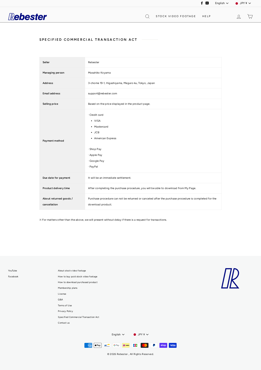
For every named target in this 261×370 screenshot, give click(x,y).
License (62, 294)
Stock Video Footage (176, 16)
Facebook (13, 276)
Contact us (64, 323)
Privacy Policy (65, 311)
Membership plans (67, 288)
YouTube (12, 270)
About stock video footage (72, 270)
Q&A (60, 299)
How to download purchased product (77, 282)
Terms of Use (65, 305)
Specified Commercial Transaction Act (78, 317)
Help (206, 16)
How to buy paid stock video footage (77, 276)
